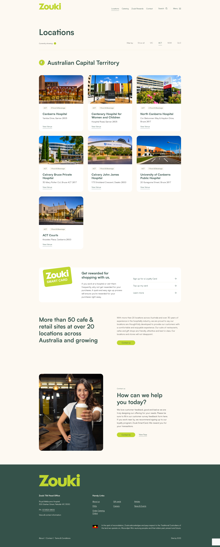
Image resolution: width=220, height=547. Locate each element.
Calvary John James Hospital (105, 176)
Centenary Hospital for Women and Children (107, 115)
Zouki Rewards (137, 8)
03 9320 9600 (48, 510)
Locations (115, 8)
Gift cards (117, 501)
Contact (149, 8)
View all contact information (50, 515)
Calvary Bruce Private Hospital (57, 176)
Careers (116, 506)
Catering (125, 8)
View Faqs (143, 434)
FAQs (94, 506)
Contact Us (126, 435)
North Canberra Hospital (156, 114)
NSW (170, 43)
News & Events (140, 506)
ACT (160, 43)
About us (96, 501)
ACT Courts (50, 235)
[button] (177, 8)
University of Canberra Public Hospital (155, 176)
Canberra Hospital (55, 114)
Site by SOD (176, 538)
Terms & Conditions (62, 538)
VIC (151, 43)
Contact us (126, 343)
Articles (137, 501)
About (41, 538)
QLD (179, 43)
